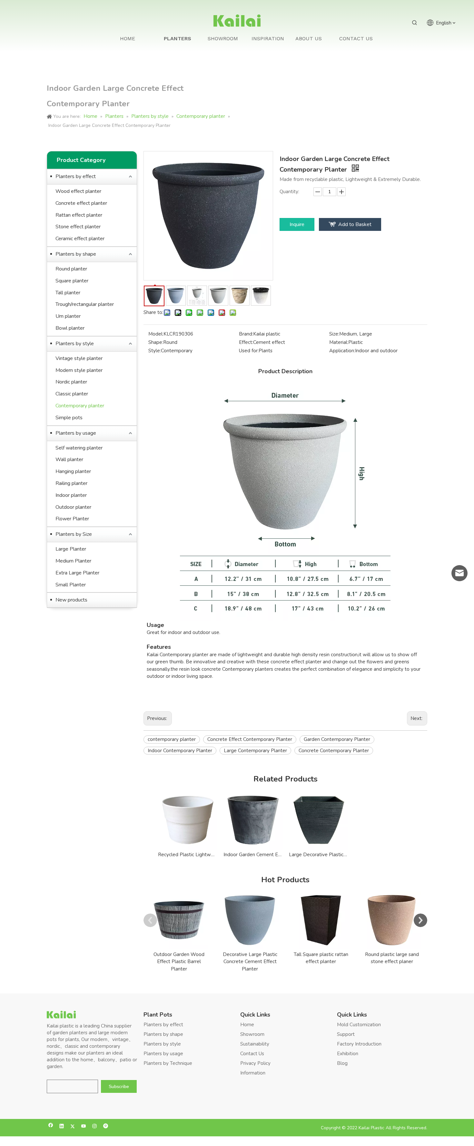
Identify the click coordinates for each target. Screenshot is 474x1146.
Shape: (155, 342)
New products (71, 599)
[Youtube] (84, 1127)
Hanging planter (73, 471)
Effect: (246, 342)
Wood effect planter (78, 191)
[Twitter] (73, 1127)
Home (247, 1024)
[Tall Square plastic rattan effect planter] (321, 920)
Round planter (71, 268)
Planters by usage (75, 433)
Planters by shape (75, 254)
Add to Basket (354, 224)
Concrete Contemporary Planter (334, 750)
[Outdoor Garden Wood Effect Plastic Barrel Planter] (179, 920)
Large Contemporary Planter (255, 750)
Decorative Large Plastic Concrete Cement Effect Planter (250, 961)
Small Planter (70, 584)
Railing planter (71, 483)
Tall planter (67, 292)
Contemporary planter (79, 405)
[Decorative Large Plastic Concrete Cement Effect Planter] (250, 920)
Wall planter (69, 459)
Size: (334, 334)
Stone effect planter (78, 226)
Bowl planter (69, 328)
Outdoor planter (73, 507)
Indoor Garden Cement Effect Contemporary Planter (252, 854)
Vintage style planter (79, 358)
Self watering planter (79, 447)
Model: (155, 334)
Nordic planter (71, 381)
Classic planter (71, 393)
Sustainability (254, 1044)
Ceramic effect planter (79, 238)
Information (252, 1073)
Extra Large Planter (77, 572)
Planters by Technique (167, 1063)
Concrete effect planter (81, 203)
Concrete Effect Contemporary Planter (249, 739)
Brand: (246, 334)
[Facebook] (51, 1127)
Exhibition (347, 1053)
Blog (342, 1063)
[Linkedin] (62, 1127)
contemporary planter (172, 739)
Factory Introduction (359, 1044)
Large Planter (70, 549)
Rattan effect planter (78, 215)
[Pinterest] (106, 1127)
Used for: (249, 350)
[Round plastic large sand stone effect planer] (392, 920)
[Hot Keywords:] (414, 23)
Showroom (252, 1034)
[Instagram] (95, 1127)
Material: (338, 342)
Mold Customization (359, 1024)
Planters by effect (75, 176)
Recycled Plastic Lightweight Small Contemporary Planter (187, 854)
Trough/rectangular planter (84, 304)
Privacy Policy (255, 1063)
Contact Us (252, 1053)
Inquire (297, 224)
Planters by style (74, 343)
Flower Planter (72, 518)
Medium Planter (73, 560)
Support (346, 1034)
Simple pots (69, 417)
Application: (342, 350)
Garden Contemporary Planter (337, 739)
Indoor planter (71, 495)
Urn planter (68, 316)
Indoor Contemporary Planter (180, 750)
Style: (154, 350)
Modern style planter (79, 370)
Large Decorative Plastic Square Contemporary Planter (318, 854)
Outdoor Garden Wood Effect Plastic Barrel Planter (178, 961)
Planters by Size (73, 534)
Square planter (71, 280)
